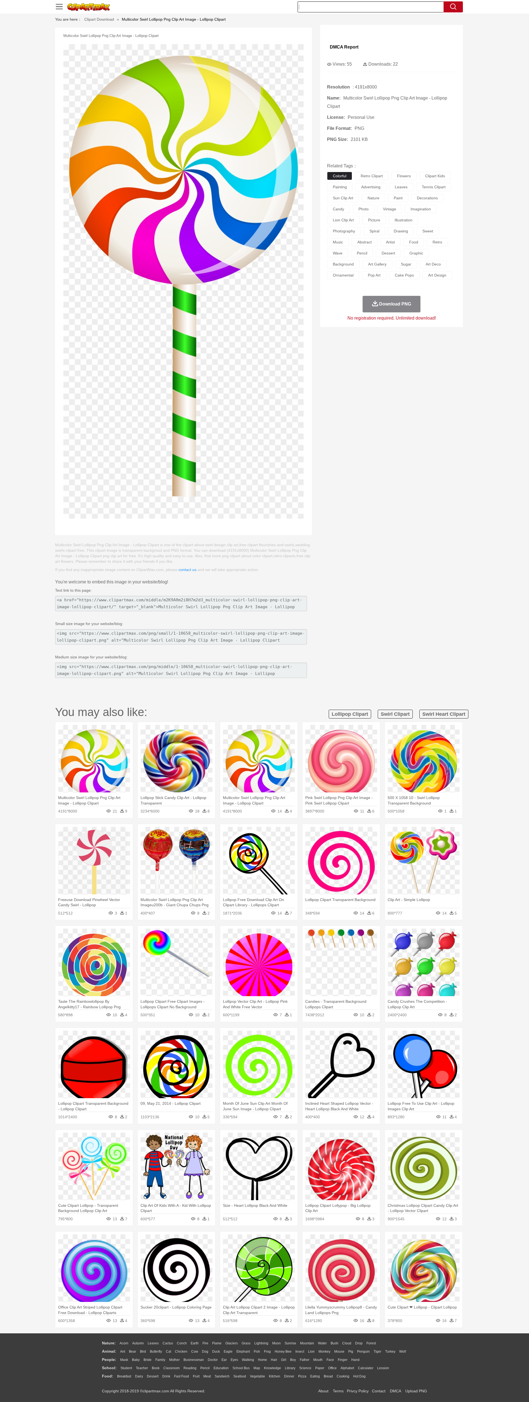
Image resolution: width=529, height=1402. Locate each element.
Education (221, 1368)
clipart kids (435, 176)
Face (330, 1360)
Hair (274, 1360)
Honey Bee (283, 1351)
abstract (364, 242)
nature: (109, 1343)
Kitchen (274, 1376)
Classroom (171, 1368)
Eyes (234, 1360)
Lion (311, 1351)
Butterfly (156, 1351)
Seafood (239, 1376)
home (262, 1360)
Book (156, 1368)
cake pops (404, 275)
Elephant (243, 1351)
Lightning (261, 1343)
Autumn (138, 1343)
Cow (194, 1351)
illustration (403, 220)
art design (437, 275)
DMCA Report (344, 47)
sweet (427, 231)
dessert (388, 253)
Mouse (339, 1351)
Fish (257, 1351)
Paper (319, 1368)
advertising (370, 187)
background (343, 264)
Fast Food (181, 1376)
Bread (328, 1376)
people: (109, 1359)
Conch (182, 1343)
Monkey (324, 1351)
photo (363, 209)
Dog (205, 1351)
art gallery (377, 264)
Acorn (124, 1343)
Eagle (228, 1351)
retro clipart (372, 176)
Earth (195, 1343)
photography (344, 231)
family (160, 1360)
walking (248, 1360)
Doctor (213, 1360)
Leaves (153, 1343)
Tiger (377, 1351)
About (323, 1391)
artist (390, 242)
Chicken (181, 1351)
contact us (187, 569)
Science (305, 1368)
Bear (132, 1351)
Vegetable (257, 1376)
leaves (401, 187)
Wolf (402, 1351)
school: (109, 1368)
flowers (404, 176)
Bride (148, 1360)
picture (374, 220)
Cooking (343, 1376)
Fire (205, 1343)
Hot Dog (359, 1376)
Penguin (363, 1351)
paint (398, 198)
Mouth (318, 1360)
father (304, 1360)
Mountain (307, 1343)
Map (256, 1368)
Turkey (390, 1351)
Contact (378, 1391)
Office (332, 1368)
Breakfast (124, 1376)
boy (293, 1360)
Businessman (193, 1360)
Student (126, 1368)
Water (322, 1343)
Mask (124, 1360)
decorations (427, 198)
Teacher (142, 1368)
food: (107, 1376)
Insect (299, 1351)
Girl (283, 1360)
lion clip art (343, 220)
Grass (246, 1343)
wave (337, 253)
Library (290, 1368)
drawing (401, 231)
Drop (359, 1343)
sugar (406, 264)
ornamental (343, 275)
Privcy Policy (358, 1391)
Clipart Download (99, 19)
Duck (216, 1351)
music (338, 242)
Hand (355, 1360)
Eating (315, 1376)
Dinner (289, 1376)
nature (373, 198)
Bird (143, 1351)
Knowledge (272, 1368)
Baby (136, 1360)
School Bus (241, 1368)
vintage (389, 209)
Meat (207, 1376)
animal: (109, 1351)
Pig (350, 1351)
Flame (217, 1343)
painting (340, 187)
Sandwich (222, 1376)
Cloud (346, 1343)
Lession (383, 1368)
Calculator (365, 1368)
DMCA (395, 1391)
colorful (339, 176)
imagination (421, 209)
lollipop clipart (350, 714)
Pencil (205, 1368)
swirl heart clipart (443, 714)
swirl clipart (395, 714)
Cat (168, 1351)
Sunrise (290, 1343)
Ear (224, 1360)
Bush (334, 1343)
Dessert (152, 1376)
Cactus (168, 1343)
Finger (342, 1360)
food (413, 242)
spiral (374, 231)
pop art (374, 275)
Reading (189, 1368)
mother (174, 1360)
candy (338, 209)
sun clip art (343, 198)
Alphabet (347, 1368)
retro (437, 242)
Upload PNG (416, 1391)
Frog (267, 1351)
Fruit (196, 1376)
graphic (416, 253)
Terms (338, 1391)
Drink (166, 1376)
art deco (433, 264)
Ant (122, 1351)
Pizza (302, 1376)
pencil (362, 253)
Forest (371, 1343)
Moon (276, 1343)
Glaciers (231, 1343)
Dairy (139, 1376)
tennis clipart (434, 187)
